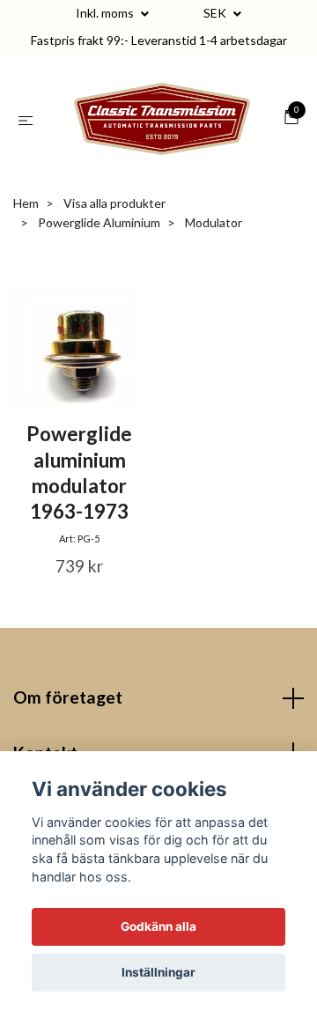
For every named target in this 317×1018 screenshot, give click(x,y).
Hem (26, 218)
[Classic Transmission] (162, 127)
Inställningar (158, 972)
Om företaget (67, 713)
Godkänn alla (158, 926)
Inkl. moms (106, 12)
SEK (216, 12)
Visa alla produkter (114, 218)
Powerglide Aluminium (99, 238)
